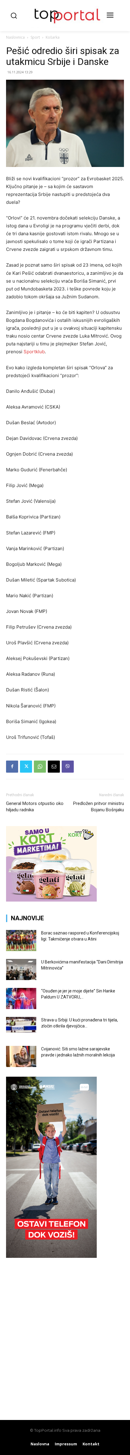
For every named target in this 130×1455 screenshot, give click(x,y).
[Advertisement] (65, 1336)
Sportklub (34, 351)
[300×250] (51, 900)
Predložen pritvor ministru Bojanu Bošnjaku (98, 806)
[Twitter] (26, 767)
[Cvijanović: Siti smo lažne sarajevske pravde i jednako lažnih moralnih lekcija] (21, 1056)
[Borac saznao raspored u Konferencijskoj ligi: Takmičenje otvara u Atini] (21, 940)
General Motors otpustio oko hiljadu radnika (34, 806)
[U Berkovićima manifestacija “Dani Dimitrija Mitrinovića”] (21, 969)
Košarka (53, 37)
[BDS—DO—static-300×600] (51, 1256)
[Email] (54, 767)
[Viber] (68, 767)
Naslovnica (15, 37)
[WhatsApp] (40, 767)
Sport (35, 37)
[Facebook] (12, 767)
